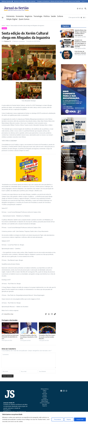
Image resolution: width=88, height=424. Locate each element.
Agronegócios (44, 399)
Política (47, 16)
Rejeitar (69, 419)
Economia (20, 16)
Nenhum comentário (19, 41)
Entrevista (10, 16)
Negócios (28, 16)
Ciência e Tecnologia (45, 402)
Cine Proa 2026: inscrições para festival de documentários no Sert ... (10, 336)
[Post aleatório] (81, 17)
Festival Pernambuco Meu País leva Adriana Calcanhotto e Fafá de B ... (28, 336)
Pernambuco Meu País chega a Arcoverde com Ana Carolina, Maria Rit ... (47, 336)
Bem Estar (44, 404)
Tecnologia (38, 16)
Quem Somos (24, 19)
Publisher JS (7, 41)
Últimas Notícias (44, 389)
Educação (44, 393)
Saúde (53, 16)
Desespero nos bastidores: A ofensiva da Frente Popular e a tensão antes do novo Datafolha (80, 43)
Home (3, 25)
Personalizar (57, 419)
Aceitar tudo (80, 419)
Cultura (60, 16)
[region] (44, 418)
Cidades (45, 395)
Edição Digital (11, 19)
